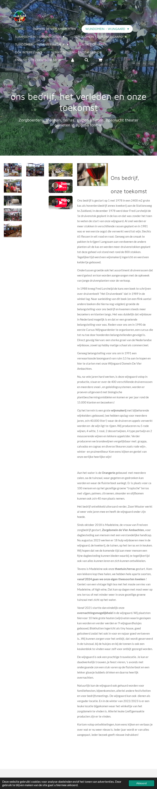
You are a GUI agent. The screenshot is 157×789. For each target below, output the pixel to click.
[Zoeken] (86, 60)
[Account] (72, 60)
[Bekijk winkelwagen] (100, 60)
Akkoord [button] (141, 783)
